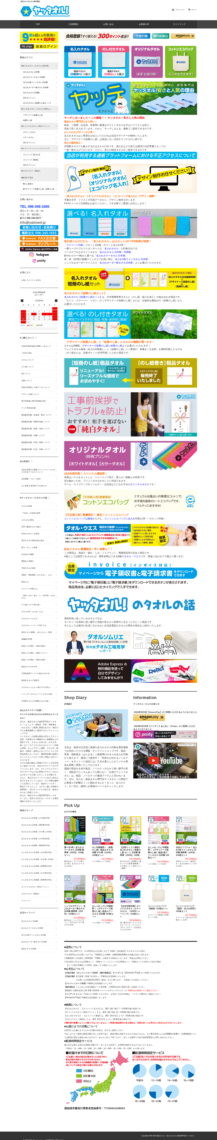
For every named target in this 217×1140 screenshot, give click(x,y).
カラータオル (28, 137)
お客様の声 (144, 24)
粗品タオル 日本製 (28, 949)
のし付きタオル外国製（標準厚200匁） (37, 880)
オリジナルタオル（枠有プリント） (35, 887)
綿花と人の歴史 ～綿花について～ (34, 653)
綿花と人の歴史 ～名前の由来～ (34, 646)
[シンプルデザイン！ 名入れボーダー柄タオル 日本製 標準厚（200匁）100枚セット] (74, 889)
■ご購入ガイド (27, 338)
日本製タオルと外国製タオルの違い (35, 701)
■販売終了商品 (27, 178)
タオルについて (27, 360)
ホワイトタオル (29, 132)
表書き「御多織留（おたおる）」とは (36, 575)
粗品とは (24, 582)
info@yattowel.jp (33, 222)
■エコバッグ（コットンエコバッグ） (36, 148)
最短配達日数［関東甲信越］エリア (35, 422)
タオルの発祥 (26, 506)
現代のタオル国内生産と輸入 (32, 540)
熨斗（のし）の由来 (29, 547)
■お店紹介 (25, 461)
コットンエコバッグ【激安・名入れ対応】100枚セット (186, 908)
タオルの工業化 (27, 520)
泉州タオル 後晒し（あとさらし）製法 (36, 632)
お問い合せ (108, 24)
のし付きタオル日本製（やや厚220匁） (37, 852)
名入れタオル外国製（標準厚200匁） (36, 845)
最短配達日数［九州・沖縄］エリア (35, 449)
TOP (38, 24)
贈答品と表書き (27, 561)
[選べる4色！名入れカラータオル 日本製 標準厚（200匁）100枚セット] (74, 830)
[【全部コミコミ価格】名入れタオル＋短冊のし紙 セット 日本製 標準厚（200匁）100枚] (130, 830)
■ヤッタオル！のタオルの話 (33, 498)
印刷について (26, 381)
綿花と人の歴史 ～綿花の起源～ (34, 660)
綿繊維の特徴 (26, 639)
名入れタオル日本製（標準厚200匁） (36, 825)
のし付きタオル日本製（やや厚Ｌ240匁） (38, 859)
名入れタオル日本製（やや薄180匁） (36, 839)
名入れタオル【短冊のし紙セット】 (37, 103)
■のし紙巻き (28, 184)
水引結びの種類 (27, 554)
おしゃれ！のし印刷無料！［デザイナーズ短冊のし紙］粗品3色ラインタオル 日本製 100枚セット (158, 852)
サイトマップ (179, 24)
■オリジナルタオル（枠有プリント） (36, 126)
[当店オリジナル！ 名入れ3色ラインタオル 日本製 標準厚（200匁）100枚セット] (186, 830)
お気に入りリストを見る (31, 280)
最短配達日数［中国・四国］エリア (35, 442)
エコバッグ (25, 900)
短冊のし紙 (27, 120)
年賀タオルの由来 (28, 568)
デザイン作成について (30, 394)
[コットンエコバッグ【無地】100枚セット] (158, 889)
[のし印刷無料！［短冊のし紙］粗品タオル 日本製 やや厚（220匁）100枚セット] (102, 830)
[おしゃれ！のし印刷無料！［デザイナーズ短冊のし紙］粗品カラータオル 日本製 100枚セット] (102, 889)
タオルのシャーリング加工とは (33, 625)
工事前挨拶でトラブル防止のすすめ (35, 673)
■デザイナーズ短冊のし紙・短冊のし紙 (38, 189)
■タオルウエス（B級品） (31, 171)
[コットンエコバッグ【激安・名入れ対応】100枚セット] (186, 889)
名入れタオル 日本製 (31, 72)
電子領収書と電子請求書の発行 (33, 401)
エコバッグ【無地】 (31, 160)
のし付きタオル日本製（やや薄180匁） (37, 873)
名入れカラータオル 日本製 (34, 77)
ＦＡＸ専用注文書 (28, 408)
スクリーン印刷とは (29, 589)
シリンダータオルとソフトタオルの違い (37, 694)
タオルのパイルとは (29, 619)
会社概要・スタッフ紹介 (31, 479)
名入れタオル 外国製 (31, 93)
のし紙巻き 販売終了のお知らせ (34, 486)
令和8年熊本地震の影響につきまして (36, 346)
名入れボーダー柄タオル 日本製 (35, 87)
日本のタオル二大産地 (30, 534)
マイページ (180, 10)
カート (194, 10)
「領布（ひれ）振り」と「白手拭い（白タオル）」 (38, 596)
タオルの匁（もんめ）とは (32, 612)
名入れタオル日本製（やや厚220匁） (36, 818)
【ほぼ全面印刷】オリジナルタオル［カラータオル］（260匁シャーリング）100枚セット (130, 911)
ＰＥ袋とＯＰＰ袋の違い (31, 605)
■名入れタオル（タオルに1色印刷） (35, 66)
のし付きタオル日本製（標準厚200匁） (37, 866)
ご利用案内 (73, 24)
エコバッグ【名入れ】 (32, 155)
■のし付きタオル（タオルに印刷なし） (37, 109)
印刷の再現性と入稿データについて (35, 387)
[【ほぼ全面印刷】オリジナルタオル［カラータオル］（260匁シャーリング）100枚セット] (130, 889)
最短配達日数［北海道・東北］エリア (36, 415)
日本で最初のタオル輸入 (31, 527)
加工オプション (29, 98)
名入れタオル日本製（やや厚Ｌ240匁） (37, 832)
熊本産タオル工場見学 (30, 680)
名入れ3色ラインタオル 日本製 (35, 82)
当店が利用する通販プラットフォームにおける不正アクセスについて (38, 471)
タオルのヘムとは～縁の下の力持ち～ (36, 687)
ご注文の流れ (26, 353)
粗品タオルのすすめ (29, 667)
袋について (25, 374)
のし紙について (27, 367)
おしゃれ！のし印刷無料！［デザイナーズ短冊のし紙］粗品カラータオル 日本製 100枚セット (102, 911)
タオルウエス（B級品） (30, 894)
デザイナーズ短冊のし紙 (33, 115)
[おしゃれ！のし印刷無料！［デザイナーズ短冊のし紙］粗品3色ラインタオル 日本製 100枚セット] (158, 830)
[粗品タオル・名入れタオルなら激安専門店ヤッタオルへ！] (45, 17)
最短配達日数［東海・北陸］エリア (35, 429)
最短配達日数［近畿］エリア (32, 435)
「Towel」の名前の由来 (30, 513)
